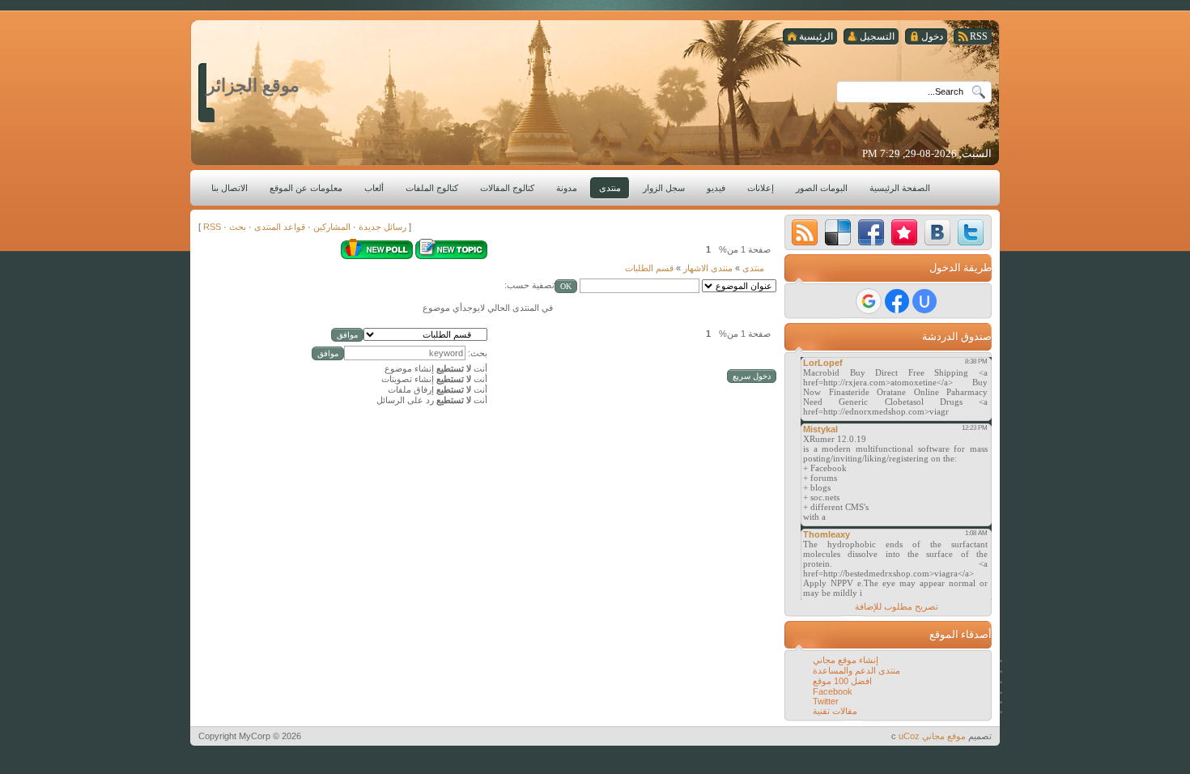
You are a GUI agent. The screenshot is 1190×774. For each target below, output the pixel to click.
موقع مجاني (944, 736)
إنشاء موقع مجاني (845, 660)
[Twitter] (971, 232)
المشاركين (332, 227)
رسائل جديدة (382, 227)
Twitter (826, 701)
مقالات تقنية (835, 711)
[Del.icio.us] (838, 232)
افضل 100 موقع (842, 681)
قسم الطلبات (649, 268)
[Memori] (904, 232)
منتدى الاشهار (708, 268)
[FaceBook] (871, 232)
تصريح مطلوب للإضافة (896, 606)
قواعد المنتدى (279, 227)
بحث (237, 227)
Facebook (832, 691)
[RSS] (805, 232)
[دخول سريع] (924, 301)
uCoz (909, 736)
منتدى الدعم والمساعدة (856, 670)
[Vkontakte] (937, 232)
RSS (212, 227)
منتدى (753, 268)
